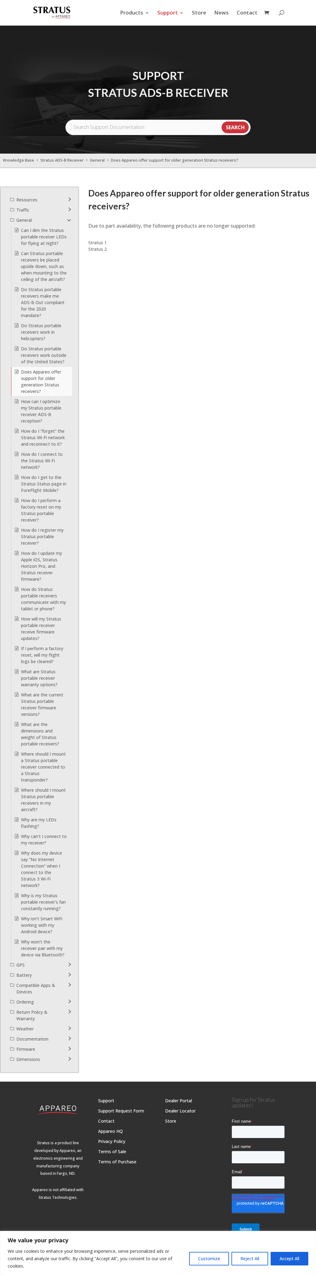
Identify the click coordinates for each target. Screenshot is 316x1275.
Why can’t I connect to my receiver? (44, 839)
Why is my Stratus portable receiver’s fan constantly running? (43, 902)
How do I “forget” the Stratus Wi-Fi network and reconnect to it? (43, 437)
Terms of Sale (112, 1151)
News (221, 13)
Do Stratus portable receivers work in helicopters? (41, 332)
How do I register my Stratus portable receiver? (42, 536)
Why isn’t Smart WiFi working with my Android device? (41, 925)
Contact (247, 13)
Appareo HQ (110, 1131)
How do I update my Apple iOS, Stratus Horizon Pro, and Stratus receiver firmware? (41, 566)
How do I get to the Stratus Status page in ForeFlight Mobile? (43, 483)
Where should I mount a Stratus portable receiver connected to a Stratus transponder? (43, 767)
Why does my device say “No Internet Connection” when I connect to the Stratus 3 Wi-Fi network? (41, 869)
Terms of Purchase (117, 1162)
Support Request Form (121, 1111)
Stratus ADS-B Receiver (62, 160)
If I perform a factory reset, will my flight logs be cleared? (42, 655)
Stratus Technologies (58, 1197)
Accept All (289, 1258)
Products (131, 13)
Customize (209, 1258)
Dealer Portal (178, 1101)
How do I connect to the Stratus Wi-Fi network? (42, 460)
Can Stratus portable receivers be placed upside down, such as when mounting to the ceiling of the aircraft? (44, 266)
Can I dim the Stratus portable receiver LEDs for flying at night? (44, 236)
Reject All (249, 1258)
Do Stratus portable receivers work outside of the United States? (43, 355)
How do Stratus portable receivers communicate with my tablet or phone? (43, 599)
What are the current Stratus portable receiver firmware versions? (42, 704)
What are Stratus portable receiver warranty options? (39, 678)
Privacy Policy (111, 1141)
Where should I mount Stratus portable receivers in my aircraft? (43, 799)
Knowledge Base (18, 160)
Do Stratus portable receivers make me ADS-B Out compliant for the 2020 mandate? (42, 302)
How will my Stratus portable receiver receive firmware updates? (41, 628)
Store (199, 13)
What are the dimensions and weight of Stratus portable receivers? (40, 734)
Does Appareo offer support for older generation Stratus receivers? (174, 160)
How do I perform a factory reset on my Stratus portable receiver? (41, 510)
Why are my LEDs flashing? (38, 823)
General (97, 160)
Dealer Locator (180, 1111)
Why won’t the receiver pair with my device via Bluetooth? (42, 948)
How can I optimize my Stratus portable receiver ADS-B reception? (41, 411)
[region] (158, 1253)
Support (167, 13)
